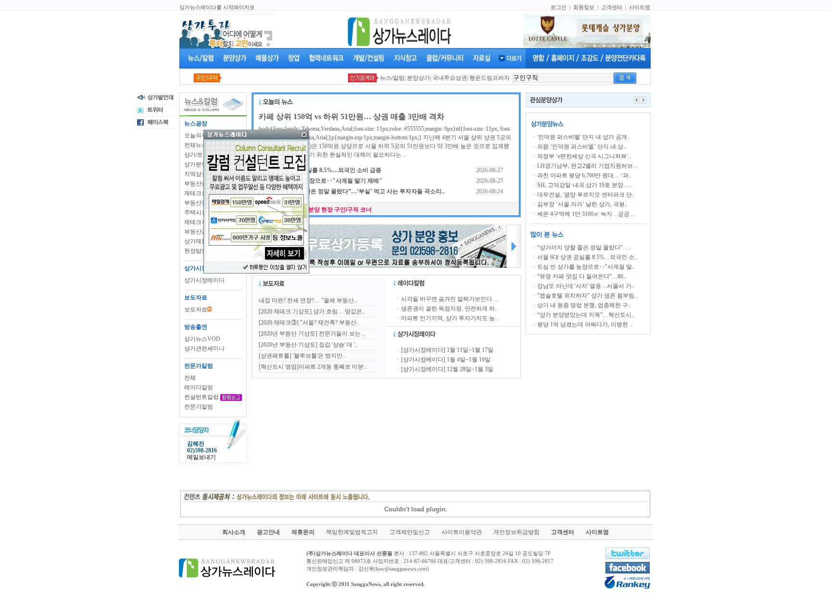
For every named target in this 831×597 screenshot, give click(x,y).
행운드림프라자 (489, 78)
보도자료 (195, 309)
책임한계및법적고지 (352, 532)
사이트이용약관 (461, 532)
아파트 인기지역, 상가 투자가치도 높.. (449, 318)
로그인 (559, 7)
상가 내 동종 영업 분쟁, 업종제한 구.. (584, 305)
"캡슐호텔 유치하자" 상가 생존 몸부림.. (587, 295)
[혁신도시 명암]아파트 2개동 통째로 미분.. (312, 366)
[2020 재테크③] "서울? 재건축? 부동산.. (309, 322)
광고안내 (268, 532)
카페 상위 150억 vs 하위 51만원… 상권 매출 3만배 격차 (351, 116)
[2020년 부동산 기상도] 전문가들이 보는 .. (312, 333)
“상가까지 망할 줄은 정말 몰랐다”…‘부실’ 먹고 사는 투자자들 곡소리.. (354, 191)
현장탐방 (195, 251)
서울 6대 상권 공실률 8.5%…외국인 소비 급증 (322, 170)
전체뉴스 (195, 145)
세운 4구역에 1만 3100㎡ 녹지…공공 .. (585, 214)
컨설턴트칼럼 (201, 397)
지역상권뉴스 (201, 174)
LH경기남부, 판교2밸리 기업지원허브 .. (587, 165)
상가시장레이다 (204, 280)
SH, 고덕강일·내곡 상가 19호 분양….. (584, 185)
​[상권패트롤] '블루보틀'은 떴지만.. (302, 355)
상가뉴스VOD (202, 339)
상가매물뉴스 (201, 241)
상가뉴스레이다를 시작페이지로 (217, 7)
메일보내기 (201, 457)
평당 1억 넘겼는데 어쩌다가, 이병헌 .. (584, 324)
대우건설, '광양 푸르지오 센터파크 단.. (586, 194)
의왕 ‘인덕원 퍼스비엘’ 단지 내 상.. (581, 146)
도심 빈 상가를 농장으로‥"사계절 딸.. (586, 266)
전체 (190, 377)
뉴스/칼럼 (392, 78)
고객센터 (611, 7)
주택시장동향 (201, 212)
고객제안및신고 (410, 532)
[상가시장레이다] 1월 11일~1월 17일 (447, 350)
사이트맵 (639, 7)
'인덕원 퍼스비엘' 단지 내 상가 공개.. (583, 137)
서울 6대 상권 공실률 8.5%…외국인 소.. (587, 257)
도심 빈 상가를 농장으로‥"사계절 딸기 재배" (323, 180)
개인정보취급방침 (516, 532)
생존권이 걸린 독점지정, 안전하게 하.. (449, 308)
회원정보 (583, 7)
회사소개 (233, 532)
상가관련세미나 (204, 348)
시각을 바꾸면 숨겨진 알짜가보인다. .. (449, 299)
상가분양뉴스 (201, 164)
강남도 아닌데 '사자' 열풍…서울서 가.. (585, 286)
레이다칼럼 (198, 387)
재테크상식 (198, 193)
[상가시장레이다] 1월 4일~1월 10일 (446, 359)
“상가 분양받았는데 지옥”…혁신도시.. (585, 314)
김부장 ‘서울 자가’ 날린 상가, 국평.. (582, 204)
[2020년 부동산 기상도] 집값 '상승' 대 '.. (308, 344)
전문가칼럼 (198, 406)
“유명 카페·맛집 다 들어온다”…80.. (581, 276)
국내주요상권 (449, 78)
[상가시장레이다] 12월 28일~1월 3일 (447, 369)
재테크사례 (198, 222)
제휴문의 (303, 532)
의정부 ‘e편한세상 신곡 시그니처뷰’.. (584, 156)
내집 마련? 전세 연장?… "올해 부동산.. (308, 300)
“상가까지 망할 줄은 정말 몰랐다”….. (584, 247)
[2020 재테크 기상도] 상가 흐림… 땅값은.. (312, 311)
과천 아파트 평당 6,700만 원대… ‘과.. (584, 175)
